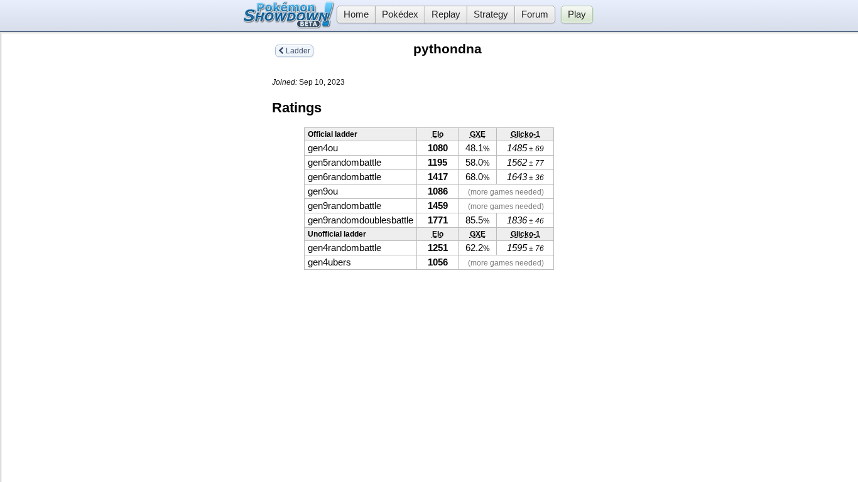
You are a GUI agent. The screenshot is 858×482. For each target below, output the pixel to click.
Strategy (491, 14)
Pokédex (400, 14)
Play (577, 14)
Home (356, 14)
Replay (446, 14)
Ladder (297, 50)
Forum (534, 14)
